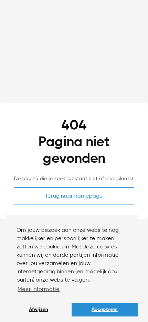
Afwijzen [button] (38, 309)
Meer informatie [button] (39, 289)
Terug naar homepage (74, 196)
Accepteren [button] (105, 309)
